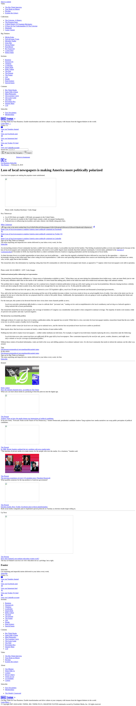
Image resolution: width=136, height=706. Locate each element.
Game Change (10, 30)
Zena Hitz (8, 43)
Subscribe (13, 163)
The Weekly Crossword (13, 693)
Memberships (9, 114)
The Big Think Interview (13, 7)
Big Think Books (11, 90)
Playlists (8, 11)
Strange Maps (9, 103)
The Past (8, 71)
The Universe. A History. (13, 20)
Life (6, 77)
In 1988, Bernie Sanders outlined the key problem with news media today (25, 449)
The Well (8, 100)
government (11, 349)
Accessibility (9, 678)
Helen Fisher (9, 52)
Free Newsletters (10, 113)
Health (7, 79)
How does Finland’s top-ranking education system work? (20, 559)
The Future (9, 75)
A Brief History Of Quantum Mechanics (18, 24)
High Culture (9, 69)
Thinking (8, 64)
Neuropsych (9, 62)
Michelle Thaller (10, 41)
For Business (5, 163)
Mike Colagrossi (6, 224)
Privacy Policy (10, 675)
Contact (7, 673)
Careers (7, 680)
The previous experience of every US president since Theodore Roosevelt (25, 478)
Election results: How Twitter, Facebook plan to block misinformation (24, 507)
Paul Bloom (9, 47)
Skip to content (6, 2)
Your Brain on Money (12, 9)
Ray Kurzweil (10, 49)
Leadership (9, 65)
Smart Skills (9, 67)
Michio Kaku (9, 37)
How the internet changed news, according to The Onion (20, 390)
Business (8, 60)
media (24, 349)
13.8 (6, 105)
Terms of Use (9, 677)
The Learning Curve (12, 96)
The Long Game (10, 98)
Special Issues (9, 83)
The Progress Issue (11, 22)
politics (28, 349)
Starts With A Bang (11, 92)
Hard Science (9, 81)
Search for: (4, 150)
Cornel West (9, 50)
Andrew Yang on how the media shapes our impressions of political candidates (27, 418)
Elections (4, 349)
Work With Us (10, 671)
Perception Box (10, 101)
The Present (9, 73)
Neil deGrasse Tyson (12, 39)
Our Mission (9, 669)
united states (35, 349)
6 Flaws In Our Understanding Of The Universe (21, 26)
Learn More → (6, 123)
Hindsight (8, 28)
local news (18, 349)
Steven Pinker (9, 45)
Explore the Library (11, 13)
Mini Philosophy (10, 94)
